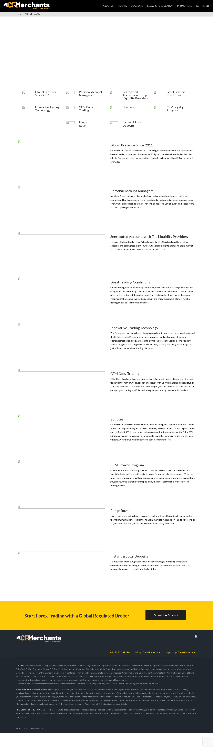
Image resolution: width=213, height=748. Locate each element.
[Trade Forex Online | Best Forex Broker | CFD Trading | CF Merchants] (26, 5)
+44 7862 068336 (120, 652)
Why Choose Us (32, 14)
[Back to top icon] (199, 742)
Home (18, 14)
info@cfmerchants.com (148, 652)
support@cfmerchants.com (181, 652)
